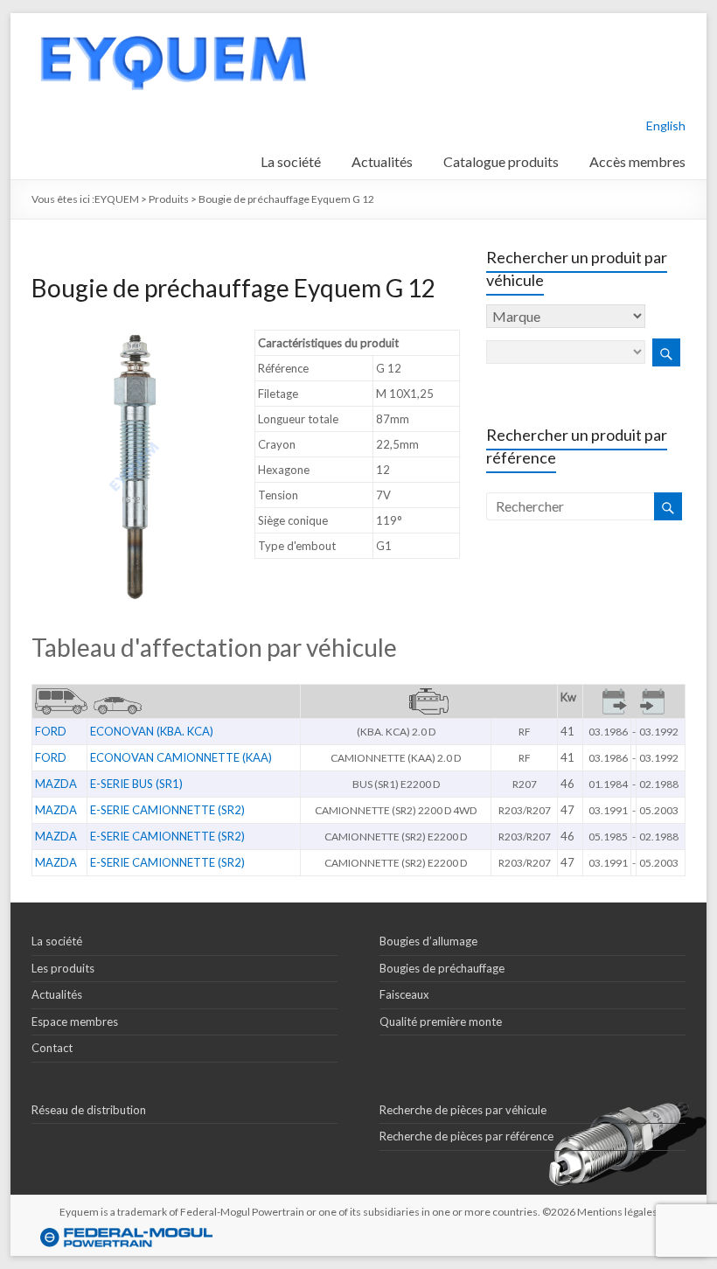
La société (291, 161)
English (666, 125)
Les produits (62, 968)
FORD (50, 731)
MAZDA (56, 784)
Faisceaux (404, 994)
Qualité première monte (440, 1021)
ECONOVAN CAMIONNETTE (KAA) (181, 757)
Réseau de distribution (88, 1110)
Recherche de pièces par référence (466, 1136)
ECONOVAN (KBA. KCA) (151, 731)
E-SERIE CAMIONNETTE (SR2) (167, 810)
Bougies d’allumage (428, 941)
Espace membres (74, 1021)
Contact (52, 1048)
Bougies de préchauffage (442, 968)
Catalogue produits (501, 161)
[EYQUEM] (172, 21)
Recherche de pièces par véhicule (462, 1110)
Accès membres (637, 161)
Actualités (382, 161)
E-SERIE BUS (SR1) (136, 784)
